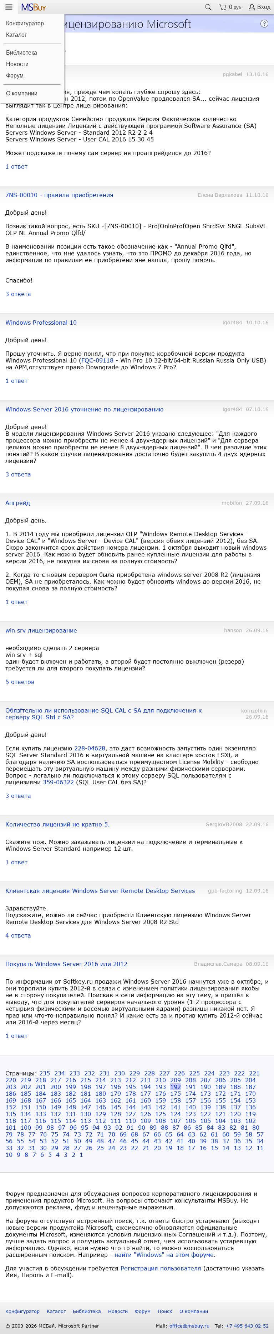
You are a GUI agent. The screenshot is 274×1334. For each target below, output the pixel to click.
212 (130, 1079)
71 (100, 1134)
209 (175, 1079)
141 (175, 1107)
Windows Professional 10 (41, 322)
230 (119, 1073)
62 (203, 1134)
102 (250, 1120)
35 (248, 1141)
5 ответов (20, 681)
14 (225, 1147)
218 (40, 1079)
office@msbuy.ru (189, 1326)
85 (198, 1127)
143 (145, 1107)
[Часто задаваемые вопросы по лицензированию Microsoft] (264, 25)
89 (153, 1127)
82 (233, 1127)
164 (85, 1100)
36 (237, 1141)
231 (104, 1073)
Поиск (165, 1311)
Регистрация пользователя (161, 1268)
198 (85, 1086)
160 (145, 1100)
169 (10, 1100)
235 (44, 1073)
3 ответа (18, 293)
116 (40, 1120)
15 (214, 1147)
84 (210, 1127)
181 (85, 1093)
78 (20, 1134)
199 (70, 1086)
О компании (21, 93)
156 (205, 1100)
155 (220, 1100)
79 (8, 1134)
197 (100, 1086)
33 (8, 1147)
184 (40, 1093)
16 (203, 1147)
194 (145, 1086)
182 (70, 1093)
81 (244, 1127)
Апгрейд (17, 502)
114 (70, 1120)
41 (180, 1141)
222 (239, 1073)
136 (250, 1107)
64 (180, 1134)
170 (250, 1093)
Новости (17, 64)
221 (254, 1073)
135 (10, 1113)
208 (190, 1079)
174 (190, 1093)
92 (118, 1127)
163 (100, 1100)
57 (260, 1134)
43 (157, 1141)
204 (250, 1079)
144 (130, 1107)
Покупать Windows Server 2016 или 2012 (66, 963)
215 (85, 1079)
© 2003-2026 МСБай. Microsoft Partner (52, 1326)
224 (209, 1073)
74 (66, 1134)
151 (25, 1107)
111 (115, 1120)
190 (205, 1086)
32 (20, 1147)
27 (77, 1147)
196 (115, 1086)
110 (130, 1120)
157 (190, 1100)
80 (255, 1127)
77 (31, 1134)
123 (190, 1113)
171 (235, 1093)
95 (84, 1127)
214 (100, 1079)
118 (10, 1120)
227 (164, 1073)
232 (89, 1073)
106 (190, 1120)
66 (157, 1134)
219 (25, 1079)
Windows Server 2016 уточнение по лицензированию (84, 409)
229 (134, 1073)
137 (235, 1107)
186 (10, 1093)
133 (40, 1113)
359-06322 (58, 782)
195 (130, 1086)
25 (100, 1147)
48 (100, 1141)
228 (149, 1073)
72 (88, 1134)
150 (40, 1107)
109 (145, 1120)
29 (54, 1147)
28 (66, 1147)
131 (70, 1113)
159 (160, 1100)
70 (111, 1134)
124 (175, 1113)
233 (74, 1073)
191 (190, 1086)
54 (31, 1141)
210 (160, 1079)
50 (77, 1141)
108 (160, 1120)
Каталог (16, 35)
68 (134, 1134)
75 (54, 1134)
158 (175, 1100)
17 (191, 1147)
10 (8, 1154)
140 (190, 1107)
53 (43, 1141)
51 (66, 1141)
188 (235, 1086)
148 (70, 1107)
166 (55, 1100)
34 (260, 1141)
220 (10, 1079)
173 (205, 1093)
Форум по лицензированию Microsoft (97, 23)
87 (175, 1127)
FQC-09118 (97, 360)
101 (10, 1127)
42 (168, 1141)
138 (220, 1107)
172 (220, 1093)
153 (250, 1100)
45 (134, 1141)
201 (40, 1086)
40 (191, 1141)
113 (85, 1120)
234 (59, 1073)
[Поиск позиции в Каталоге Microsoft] (208, 7)
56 (8, 1141)
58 (248, 1134)
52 (54, 1141)
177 (145, 1093)
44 (145, 1141)
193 (160, 1086)
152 (10, 1107)
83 (221, 1127)
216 (70, 1079)
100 (25, 1127)
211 (145, 1079)
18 (180, 1147)
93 (107, 1127)
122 (205, 1113)
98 (50, 1127)
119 (250, 1113)
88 (164, 1127)
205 (235, 1079)
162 (115, 1100)
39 (203, 1141)
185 (25, 1093)
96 (73, 1127)
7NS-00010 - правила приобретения (59, 194)
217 (55, 1079)
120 (235, 1113)
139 (205, 1107)
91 (130, 1127)
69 (123, 1134)
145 (115, 1107)
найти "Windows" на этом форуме (164, 1254)
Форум (15, 76)
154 (235, 1100)
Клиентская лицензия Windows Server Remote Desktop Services (100, 890)
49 (88, 1141)
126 (145, 1113)
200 (55, 1086)
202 (25, 1086)
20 (157, 1147)
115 (55, 1120)
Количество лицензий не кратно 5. (57, 824)
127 (130, 1113)
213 (115, 1079)
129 (100, 1113)
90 (141, 1127)
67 (145, 1134)
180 (100, 1093)
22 (134, 1147)
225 (194, 1073)
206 (220, 1079)
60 (225, 1134)
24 (111, 1147)
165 (70, 1100)
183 (55, 1093)
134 (25, 1113)
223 (224, 1073)
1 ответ (16, 166)
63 (191, 1134)
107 (175, 1120)
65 (168, 1134)
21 (145, 1147)
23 (123, 1147)
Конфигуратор (25, 23)
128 (115, 1113)
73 (77, 1134)
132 (55, 1113)
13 (237, 1147)
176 (160, 1093)
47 (111, 1141)
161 (130, 1100)
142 (160, 1107)
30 (43, 1147)
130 (85, 1113)
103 (235, 1120)
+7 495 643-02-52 (247, 1326)
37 (225, 1141)
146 (100, 1107)
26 (88, 1147)
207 (205, 1079)
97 (61, 1127)
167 (40, 1100)
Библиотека (21, 53)
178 (130, 1093)
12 (248, 1147)
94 (96, 1127)
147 (85, 1107)
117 (25, 1120)
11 (260, 1147)
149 (55, 1107)
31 (31, 1147)
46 (123, 1141)
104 (220, 1120)
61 (214, 1134)
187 (250, 1086)
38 (214, 1141)
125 (160, 1113)
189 (220, 1086)
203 (10, 1086)
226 (179, 1073)
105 (205, 1120)
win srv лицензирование (41, 630)
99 (38, 1127)
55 (20, 1141)
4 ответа (18, 935)
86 (187, 1127)
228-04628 (89, 748)
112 (100, 1120)
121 (220, 1113)
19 (168, 1147)
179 (115, 1093)
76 (43, 1134)
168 (25, 1100)
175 (175, 1093)
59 (237, 1134)
